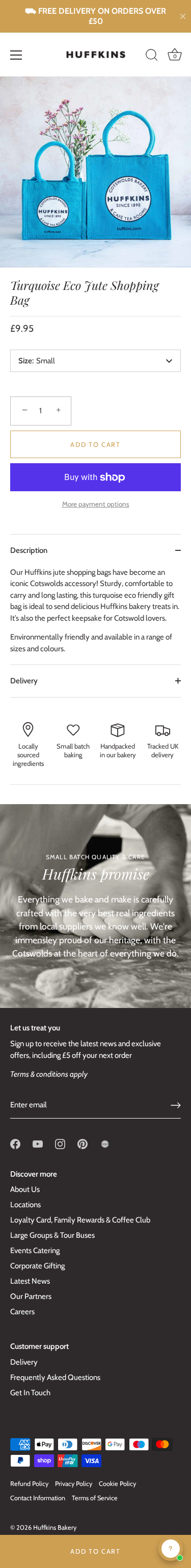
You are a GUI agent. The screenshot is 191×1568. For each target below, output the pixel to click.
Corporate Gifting (37, 1265)
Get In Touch (30, 1392)
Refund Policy (29, 1483)
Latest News (30, 1281)
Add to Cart (95, 1551)
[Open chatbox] (170, 1548)
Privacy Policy (73, 1483)
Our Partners (30, 1296)
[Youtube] (38, 1143)
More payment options (95, 504)
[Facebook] (15, 1143)
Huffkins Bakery (54, 1527)
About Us (25, 1189)
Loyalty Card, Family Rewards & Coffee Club (80, 1220)
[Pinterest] (82, 1143)
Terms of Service (95, 1498)
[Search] (152, 56)
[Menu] (16, 55)
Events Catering (35, 1250)
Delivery (24, 680)
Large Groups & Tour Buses (52, 1235)
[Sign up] (176, 1105)
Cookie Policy (117, 1483)
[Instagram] (60, 1143)
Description (28, 550)
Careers (22, 1311)
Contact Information (37, 1498)
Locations (25, 1204)
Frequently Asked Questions (55, 1377)
